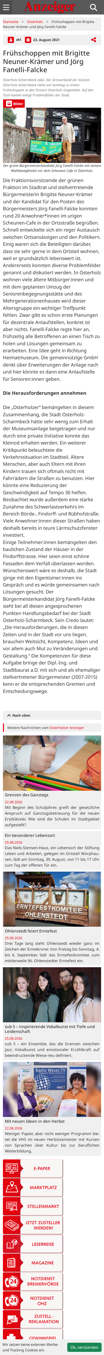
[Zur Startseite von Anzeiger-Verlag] (49, 7)
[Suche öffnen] (95, 7)
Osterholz (35, 21)
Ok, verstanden (84, 1347)
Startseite (10, 21)
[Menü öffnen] (6, 7)
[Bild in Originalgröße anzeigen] (52, 135)
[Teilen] (93, 40)
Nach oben (20, 715)
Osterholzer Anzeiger (67, 727)
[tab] (14, 103)
